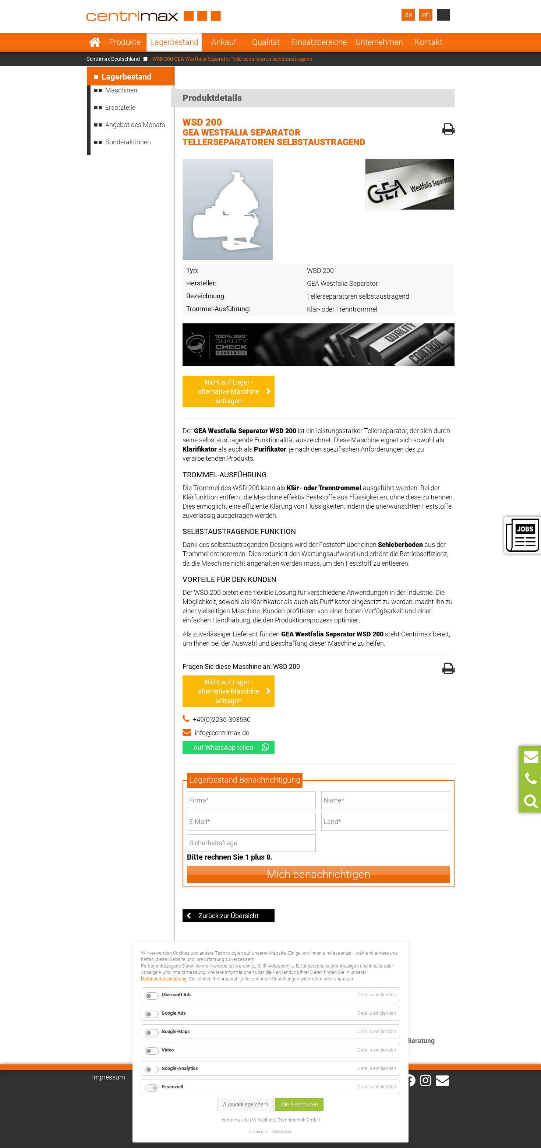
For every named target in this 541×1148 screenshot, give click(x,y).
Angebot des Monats (135, 125)
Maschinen (121, 90)
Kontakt (428, 42)
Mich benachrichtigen (318, 874)
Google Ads (174, 1013)
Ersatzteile (120, 107)
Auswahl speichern (245, 1104)
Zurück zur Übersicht (228, 916)
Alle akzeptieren (299, 1104)
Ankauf (223, 42)
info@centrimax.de (222, 733)
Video (168, 1050)
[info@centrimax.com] (442, 1080)
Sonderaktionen (128, 142)
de (408, 14)
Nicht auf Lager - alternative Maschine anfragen (228, 391)
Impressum (108, 1077)
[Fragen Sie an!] (531, 757)
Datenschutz (282, 1131)
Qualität (266, 42)
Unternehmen (379, 42)
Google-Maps (176, 1031)
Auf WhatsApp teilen (223, 747)
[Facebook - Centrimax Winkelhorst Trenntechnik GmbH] (409, 1080)
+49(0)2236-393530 (222, 719)
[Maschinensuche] (531, 801)
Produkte (125, 42)
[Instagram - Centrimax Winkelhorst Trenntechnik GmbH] (425, 1080)
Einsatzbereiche (319, 42)
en (426, 14)
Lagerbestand (174, 42)
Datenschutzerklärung (164, 979)
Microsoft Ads (177, 994)
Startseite (94, 42)
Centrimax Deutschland (113, 59)
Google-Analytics (180, 1068)
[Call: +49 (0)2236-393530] (531, 779)
